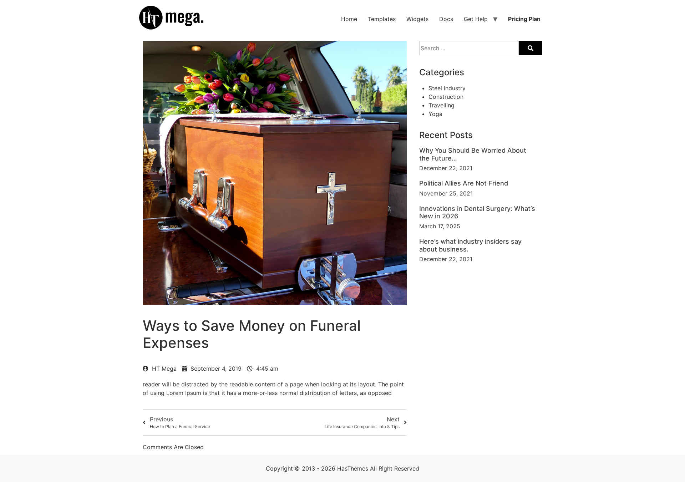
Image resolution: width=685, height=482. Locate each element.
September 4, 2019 (216, 368)
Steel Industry (447, 88)
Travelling (441, 105)
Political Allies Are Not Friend (463, 183)
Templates (382, 18)
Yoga (435, 113)
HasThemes (352, 468)
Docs (446, 18)
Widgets (417, 18)
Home (349, 18)
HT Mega (164, 368)
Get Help (476, 18)
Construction (445, 96)
